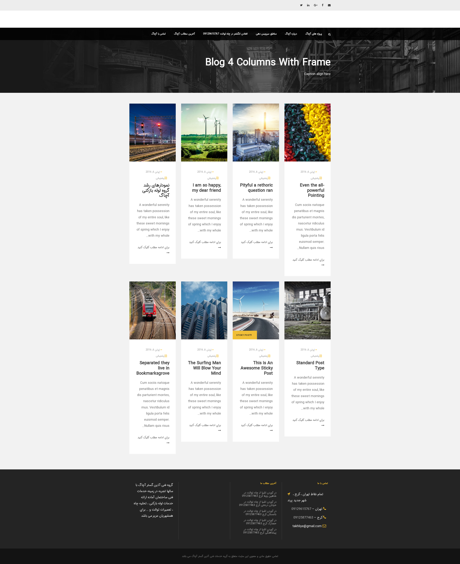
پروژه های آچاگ (313, 34)
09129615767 (301, 508)
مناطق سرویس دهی (266, 34)
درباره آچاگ (291, 34)
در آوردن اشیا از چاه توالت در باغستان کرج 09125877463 (260, 513)
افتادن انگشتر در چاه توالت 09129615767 (225, 34)
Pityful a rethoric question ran (256, 188)
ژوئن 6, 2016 (153, 172)
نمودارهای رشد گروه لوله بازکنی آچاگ (155, 190)
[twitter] (301, 5)
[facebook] (322, 5)
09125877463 (303, 517)
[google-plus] (315, 5)
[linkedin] (308, 5)
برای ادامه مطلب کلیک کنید (153, 247)
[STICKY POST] (256, 310)
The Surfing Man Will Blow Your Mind (204, 368)
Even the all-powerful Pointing (312, 190)
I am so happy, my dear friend (206, 188)
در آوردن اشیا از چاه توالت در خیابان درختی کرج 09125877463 (257, 503)
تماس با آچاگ (158, 34)
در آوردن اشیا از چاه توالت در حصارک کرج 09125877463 (260, 522)
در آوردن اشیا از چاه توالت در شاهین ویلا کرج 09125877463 (259, 494)
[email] (329, 5)
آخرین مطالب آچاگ (184, 34)
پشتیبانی (160, 178)
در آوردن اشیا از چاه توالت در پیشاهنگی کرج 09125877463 (259, 531)
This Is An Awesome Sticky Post (257, 368)
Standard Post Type (310, 366)
